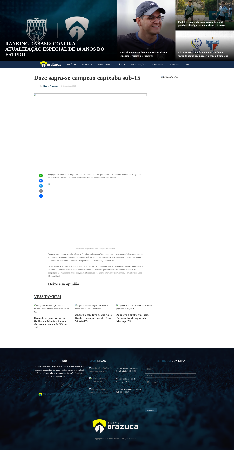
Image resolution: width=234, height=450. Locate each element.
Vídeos (121, 65)
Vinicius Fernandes (50, 86)
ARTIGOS (174, 65)
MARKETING (158, 65)
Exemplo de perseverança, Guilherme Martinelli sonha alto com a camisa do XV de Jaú (50, 322)
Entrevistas (105, 65)
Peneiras (87, 65)
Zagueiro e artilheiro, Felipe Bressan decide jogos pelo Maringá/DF (133, 318)
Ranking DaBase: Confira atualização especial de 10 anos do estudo (54, 49)
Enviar (151, 410)
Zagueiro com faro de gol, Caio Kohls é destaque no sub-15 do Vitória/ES (93, 318)
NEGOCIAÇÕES (138, 65)
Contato (189, 65)
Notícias (71, 65)
